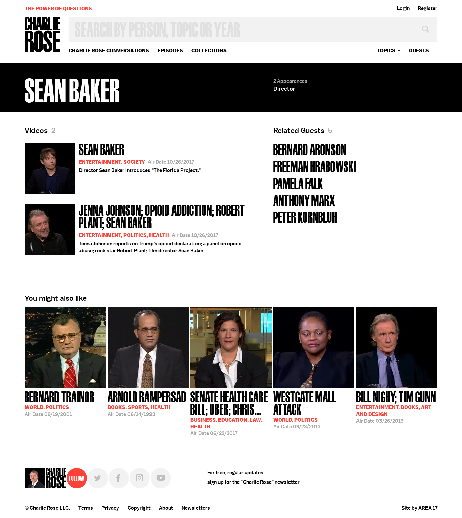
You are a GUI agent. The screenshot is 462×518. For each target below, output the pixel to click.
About (166, 507)
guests (419, 50)
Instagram (140, 478)
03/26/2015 (396, 406)
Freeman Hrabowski (314, 166)
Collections (209, 50)
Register (427, 8)
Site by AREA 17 (419, 507)
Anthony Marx (304, 199)
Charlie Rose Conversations (109, 50)
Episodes (170, 50)
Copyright (139, 507)
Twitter (98, 478)
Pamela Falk (298, 182)
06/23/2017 (229, 412)
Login (403, 8)
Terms (85, 507)
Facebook (119, 478)
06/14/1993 (147, 403)
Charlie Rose (43, 35)
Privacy (110, 507)
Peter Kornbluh (305, 216)
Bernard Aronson (309, 149)
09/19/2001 (60, 403)
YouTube (161, 478)
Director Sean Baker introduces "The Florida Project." (140, 157)
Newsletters (196, 507)
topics (386, 50)
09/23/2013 (304, 409)
